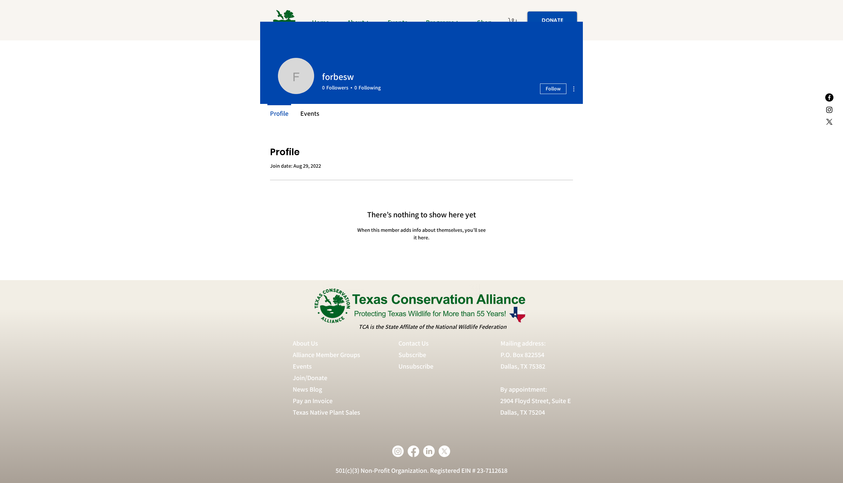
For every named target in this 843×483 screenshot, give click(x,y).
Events (302, 366)
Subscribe (412, 354)
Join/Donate (310, 378)
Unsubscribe (416, 366)
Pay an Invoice (313, 401)
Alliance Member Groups (326, 354)
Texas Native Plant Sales (326, 412)
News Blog (307, 389)
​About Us (305, 343)
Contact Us (413, 343)
